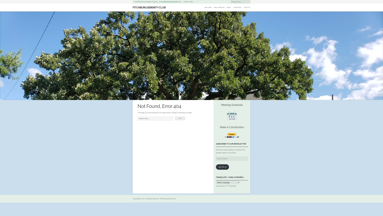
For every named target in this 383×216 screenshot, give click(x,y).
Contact (247, 7)
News (229, 7)
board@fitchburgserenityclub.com (171, 1)
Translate (232, 186)
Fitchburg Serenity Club (149, 7)
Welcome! (208, 7)
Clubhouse (237, 7)
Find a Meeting (219, 7)
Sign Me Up (222, 167)
